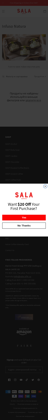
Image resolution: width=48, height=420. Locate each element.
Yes (24, 217)
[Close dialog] (45, 186)
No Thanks (24, 225)
